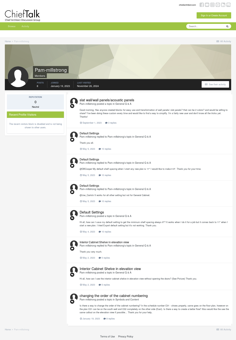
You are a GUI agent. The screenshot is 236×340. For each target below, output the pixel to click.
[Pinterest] (218, 4)
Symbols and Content (127, 299)
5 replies (105, 257)
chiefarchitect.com (187, 4)
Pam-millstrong (88, 103)
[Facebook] (202, 4)
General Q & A (123, 103)
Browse (11, 26)
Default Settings (89, 133)
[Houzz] (223, 4)
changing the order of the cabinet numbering (114, 295)
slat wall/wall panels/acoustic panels (107, 99)
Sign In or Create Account (214, 15)
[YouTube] (207, 4)
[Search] (227, 26)
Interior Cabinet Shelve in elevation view (104, 242)
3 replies (112, 122)
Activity (25, 26)
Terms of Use (107, 336)
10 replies (106, 148)
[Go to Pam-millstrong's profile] (74, 101)
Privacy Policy (125, 336)
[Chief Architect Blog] (228, 4)
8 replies (110, 318)
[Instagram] (212, 4)
